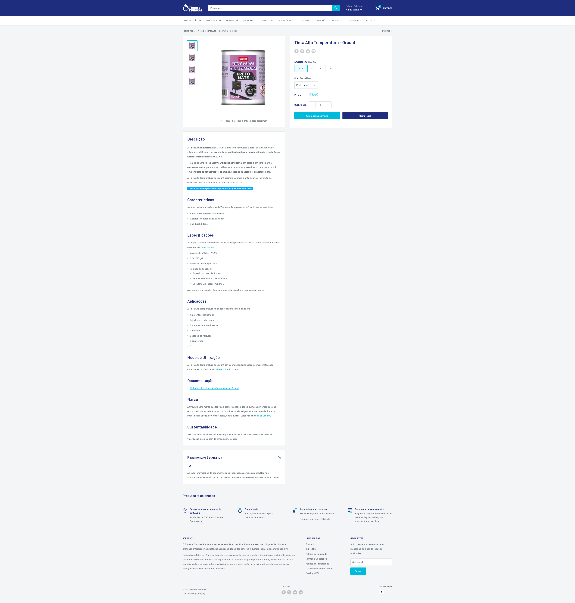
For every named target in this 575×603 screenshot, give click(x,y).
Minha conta (352, 9)
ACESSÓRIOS (285, 20)
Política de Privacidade (317, 563)
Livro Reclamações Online (319, 568)
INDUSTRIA (212, 20)
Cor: (302, 78)
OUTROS (305, 20)
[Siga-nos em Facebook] (284, 592)
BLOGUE (370, 20)
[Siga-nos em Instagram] (289, 592)
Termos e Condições (316, 558)
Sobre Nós (310, 548)
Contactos (310, 544)
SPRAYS (266, 20)
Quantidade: (300, 104)
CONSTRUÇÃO (190, 20)
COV (203, 182)
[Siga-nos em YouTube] (295, 592)
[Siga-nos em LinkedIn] (301, 592)
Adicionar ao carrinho (317, 115)
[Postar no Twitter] (308, 51)
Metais (201, 31)
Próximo (386, 31)
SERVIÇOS (337, 20)
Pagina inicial (189, 31)
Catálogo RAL (312, 573)
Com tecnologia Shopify (194, 593)
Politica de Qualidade (316, 553)
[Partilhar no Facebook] (296, 51)
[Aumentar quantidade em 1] (328, 105)
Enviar (358, 571)
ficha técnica (207, 246)
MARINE (230, 20)
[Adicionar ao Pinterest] (302, 51)
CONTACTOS (354, 20)
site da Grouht (262, 415)
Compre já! (365, 115)
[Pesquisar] (336, 8)
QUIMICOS (248, 20)
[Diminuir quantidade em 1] (312, 105)
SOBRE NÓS (320, 20)
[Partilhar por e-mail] (313, 51)
